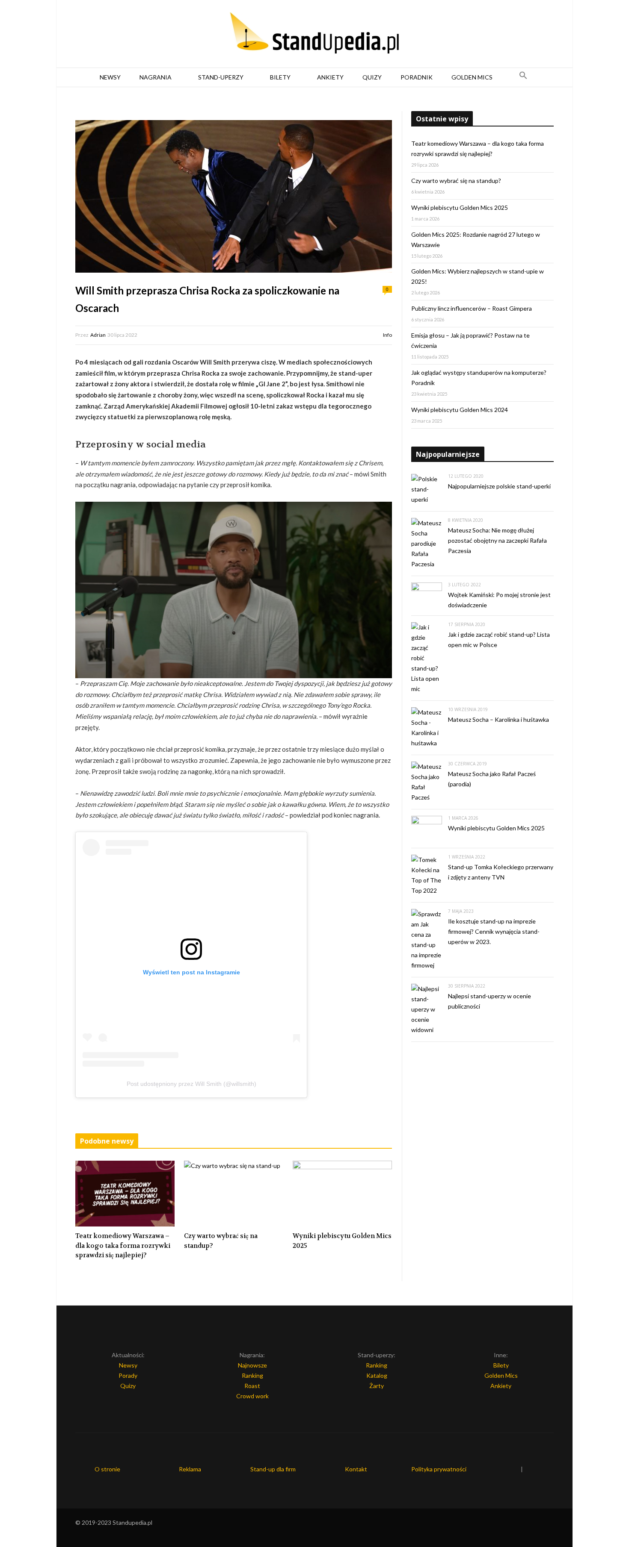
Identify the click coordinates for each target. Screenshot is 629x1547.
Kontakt (356, 1469)
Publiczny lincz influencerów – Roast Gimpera (471, 308)
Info (387, 335)
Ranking (252, 1375)
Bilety (280, 77)
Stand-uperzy (220, 77)
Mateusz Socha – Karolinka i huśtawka (498, 719)
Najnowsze (252, 1365)
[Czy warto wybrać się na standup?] (233, 1193)
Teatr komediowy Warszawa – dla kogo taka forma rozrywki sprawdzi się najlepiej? (122, 1245)
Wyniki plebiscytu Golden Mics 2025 (342, 1241)
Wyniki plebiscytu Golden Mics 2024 (459, 409)
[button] (523, 77)
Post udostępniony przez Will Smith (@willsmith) (191, 1083)
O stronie (107, 1469)
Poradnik (417, 77)
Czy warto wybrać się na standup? (221, 1241)
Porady (128, 1375)
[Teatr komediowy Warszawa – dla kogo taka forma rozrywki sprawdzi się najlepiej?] (125, 1193)
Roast (252, 1385)
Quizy (372, 77)
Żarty (376, 1385)
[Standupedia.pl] (314, 34)
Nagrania (155, 77)
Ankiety (330, 77)
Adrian (98, 335)
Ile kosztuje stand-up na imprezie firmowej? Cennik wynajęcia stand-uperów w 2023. (494, 931)
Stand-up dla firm (273, 1469)
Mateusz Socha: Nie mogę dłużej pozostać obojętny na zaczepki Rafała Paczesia (497, 540)
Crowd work (252, 1396)
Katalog (376, 1375)
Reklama (190, 1469)
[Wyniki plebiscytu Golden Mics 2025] (342, 1193)
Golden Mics (472, 77)
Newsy (110, 77)
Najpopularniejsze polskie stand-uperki (499, 486)
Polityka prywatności (438, 1469)
